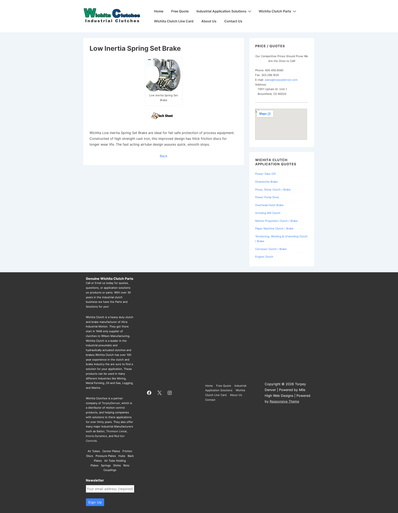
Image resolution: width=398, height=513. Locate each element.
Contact (210, 399)
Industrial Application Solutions (221, 11)
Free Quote (180, 11)
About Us (208, 21)
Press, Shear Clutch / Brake (273, 189)
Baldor (100, 431)
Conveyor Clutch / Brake (271, 249)
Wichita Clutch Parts (275, 11)
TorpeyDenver (111, 403)
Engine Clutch (264, 256)
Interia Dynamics (96, 436)
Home (158, 11)
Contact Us (233, 21)
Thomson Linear (116, 431)
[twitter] (159, 392)
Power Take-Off (265, 173)
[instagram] (170, 392)
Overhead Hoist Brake (269, 205)
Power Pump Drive (267, 197)
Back (163, 156)
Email (98, 283)
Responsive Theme (284, 401)
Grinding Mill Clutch (267, 213)
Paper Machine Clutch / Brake (274, 228)
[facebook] (149, 392)
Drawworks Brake (266, 181)
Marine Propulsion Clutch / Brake (276, 220)
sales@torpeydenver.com (281, 79)
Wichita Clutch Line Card (173, 21)
